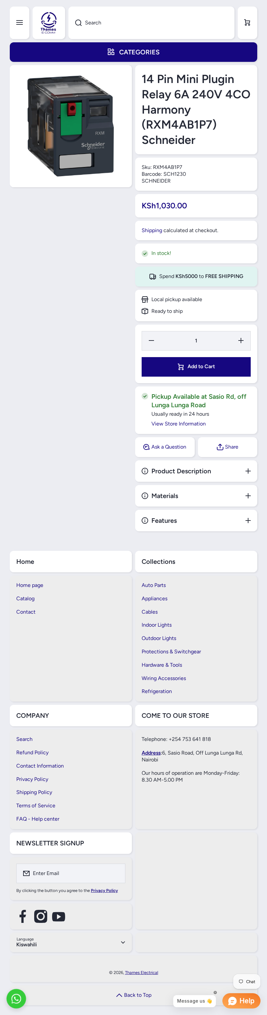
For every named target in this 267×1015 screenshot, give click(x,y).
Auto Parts (154, 585)
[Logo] (49, 23)
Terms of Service (35, 805)
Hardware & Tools (162, 665)
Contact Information (40, 766)
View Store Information (178, 424)
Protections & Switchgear (171, 651)
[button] (247, 23)
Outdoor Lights (159, 638)
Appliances (154, 598)
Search (24, 739)
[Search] (75, 23)
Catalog (25, 598)
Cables (150, 612)
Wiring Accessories (164, 678)
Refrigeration (157, 691)
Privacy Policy (32, 779)
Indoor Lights (157, 625)
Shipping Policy (34, 792)
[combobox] (151, 23)
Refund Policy (32, 752)
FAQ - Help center (37, 819)
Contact (25, 612)
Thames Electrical (141, 972)
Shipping (152, 230)
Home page (29, 585)
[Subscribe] (116, 873)
